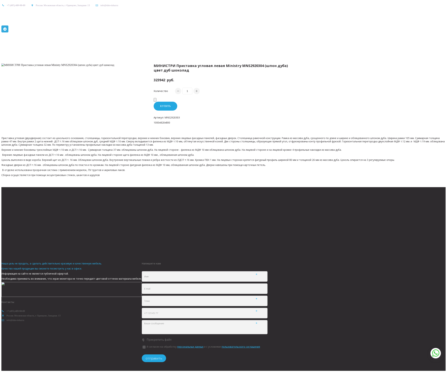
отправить (154, 358)
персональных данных (190, 346)
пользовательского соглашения (241, 346)
